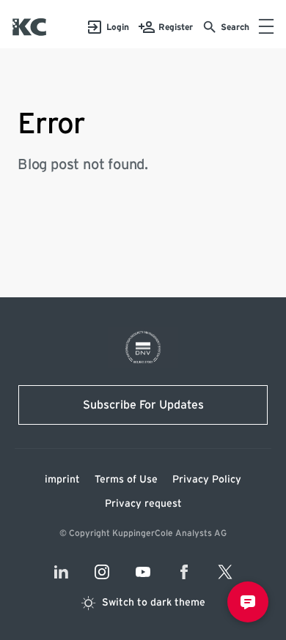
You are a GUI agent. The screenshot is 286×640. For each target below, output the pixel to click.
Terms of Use (126, 480)
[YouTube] (143, 572)
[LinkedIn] (61, 572)
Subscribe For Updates (143, 405)
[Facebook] (184, 572)
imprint (62, 480)
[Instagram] (102, 572)
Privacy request (143, 504)
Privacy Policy (206, 480)
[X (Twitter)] (225, 572)
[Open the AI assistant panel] (247, 601)
